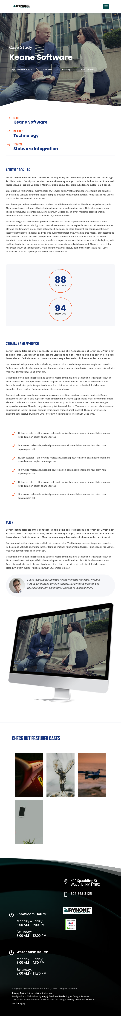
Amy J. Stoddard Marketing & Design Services (65, 996)
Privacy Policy (19, 993)
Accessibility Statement (41, 993)
